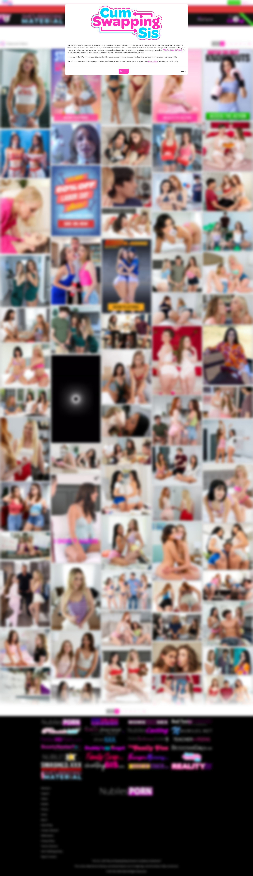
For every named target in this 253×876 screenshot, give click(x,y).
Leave (183, 71)
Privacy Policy (153, 61)
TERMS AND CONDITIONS (172, 50)
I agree (123, 71)
